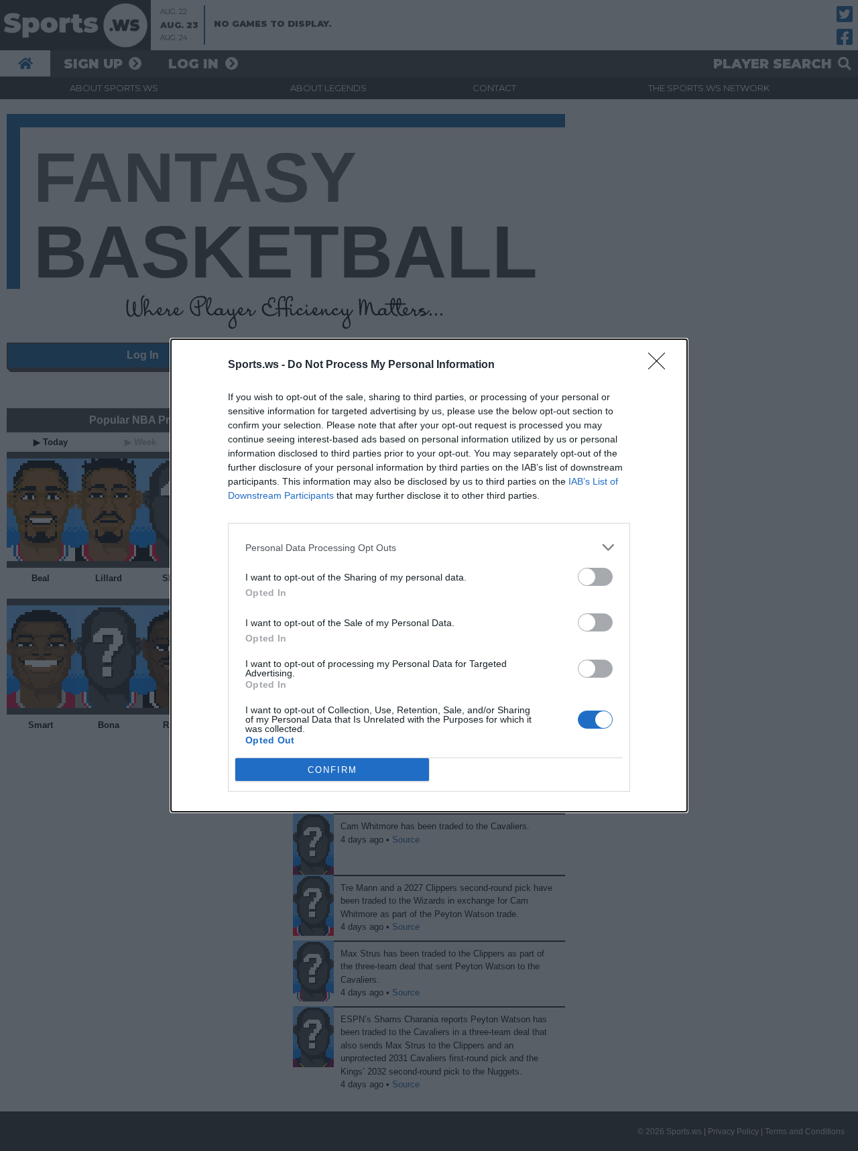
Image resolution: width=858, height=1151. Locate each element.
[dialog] (429, 575)
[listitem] (429, 547)
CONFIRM (332, 770)
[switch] (595, 577)
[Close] (661, 365)
